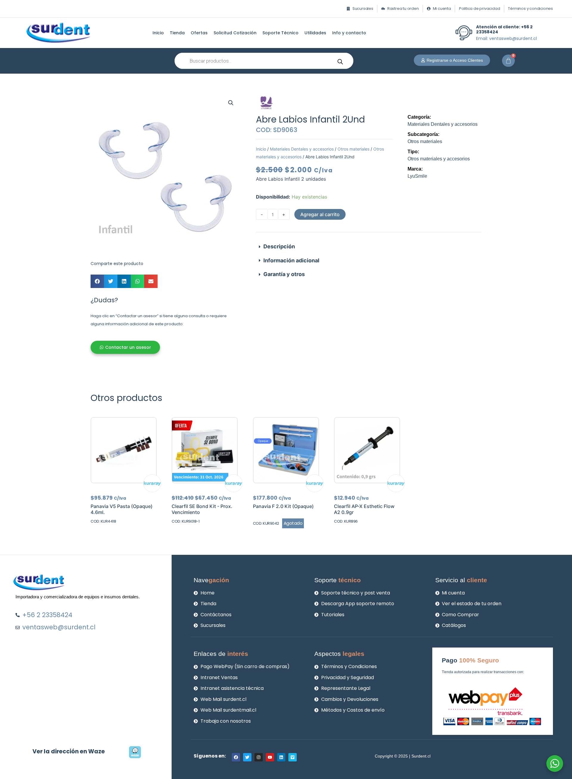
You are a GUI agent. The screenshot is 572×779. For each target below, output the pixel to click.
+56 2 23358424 (504, 29)
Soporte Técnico (280, 33)
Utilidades (315, 33)
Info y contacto (349, 33)
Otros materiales (353, 148)
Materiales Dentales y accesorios (302, 148)
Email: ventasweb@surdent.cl (506, 38)
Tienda (177, 33)
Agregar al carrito (320, 214)
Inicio (158, 33)
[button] (231, 102)
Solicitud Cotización (235, 33)
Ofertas (199, 33)
